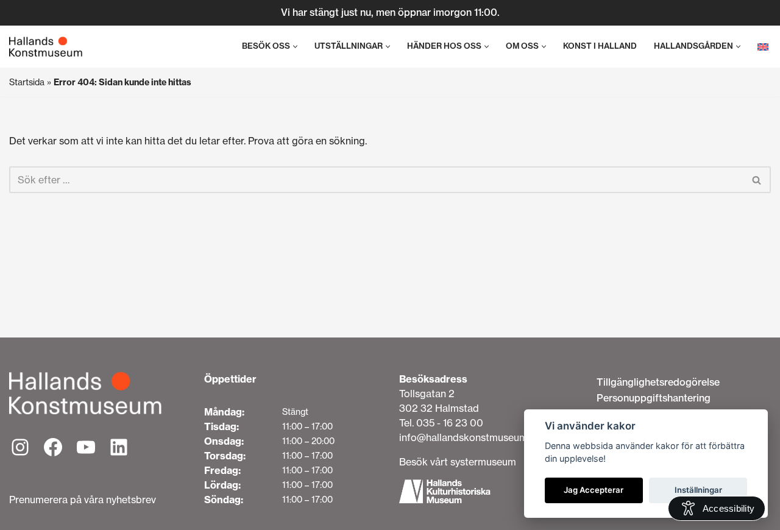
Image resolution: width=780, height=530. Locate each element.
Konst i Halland (600, 46)
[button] (295, 46)
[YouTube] (86, 447)
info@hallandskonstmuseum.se (469, 437)
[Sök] (757, 179)
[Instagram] (20, 447)
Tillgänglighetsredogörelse (658, 382)
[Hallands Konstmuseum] (45, 47)
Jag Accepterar (593, 490)
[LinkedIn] (119, 447)
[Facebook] (53, 447)
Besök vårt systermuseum (457, 462)
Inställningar (698, 490)
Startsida (26, 82)
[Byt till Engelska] (762, 46)
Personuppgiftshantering (654, 398)
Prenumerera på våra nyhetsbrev (82, 499)
